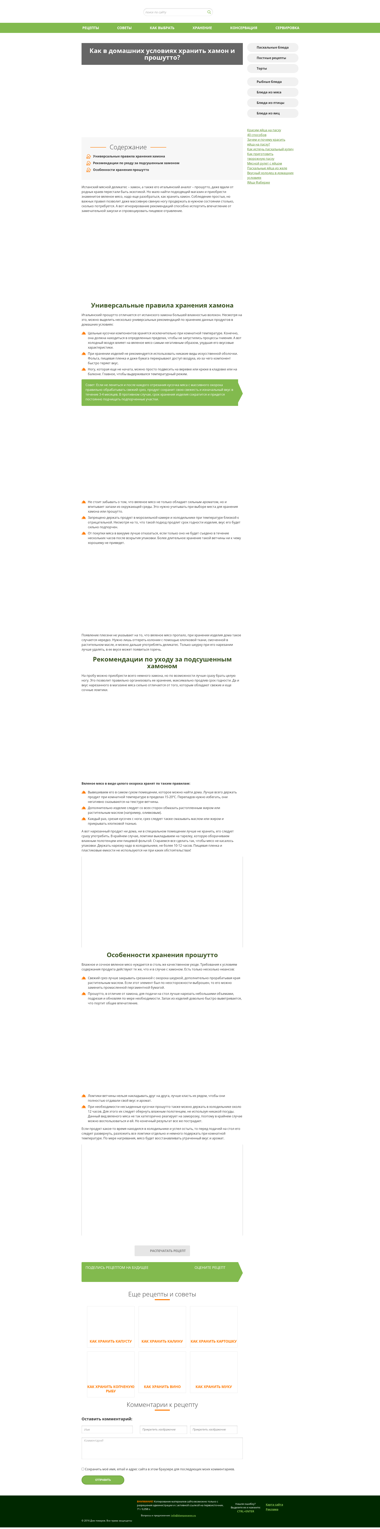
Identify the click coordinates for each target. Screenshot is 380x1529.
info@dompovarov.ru (183, 1515)
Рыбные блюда (269, 82)
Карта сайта (274, 1504)
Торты (262, 68)
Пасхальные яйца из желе (267, 168)
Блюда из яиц (268, 113)
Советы (124, 27)
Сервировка (287, 27)
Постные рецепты (271, 58)
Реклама (272, 1509)
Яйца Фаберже (258, 182)
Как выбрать (162, 27)
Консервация (243, 27)
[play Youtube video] (162, 902)
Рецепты (90, 27)
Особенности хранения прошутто (121, 170)
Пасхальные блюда (273, 47)
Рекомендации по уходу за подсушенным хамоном (136, 163)
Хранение (202, 27)
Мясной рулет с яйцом (264, 163)
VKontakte (226, 12)
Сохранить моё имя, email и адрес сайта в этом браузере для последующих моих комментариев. (160, 1469)
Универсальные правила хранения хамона (129, 156)
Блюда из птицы (270, 103)
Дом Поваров (107, 12)
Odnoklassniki (234, 12)
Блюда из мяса (269, 92)
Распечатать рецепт (168, 1251)
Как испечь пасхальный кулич (270, 149)
